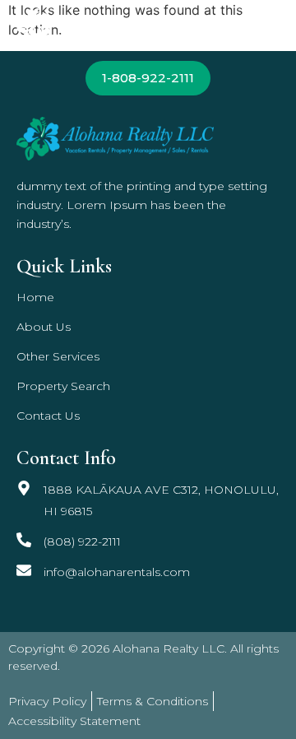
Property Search (63, 386)
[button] (266, 25)
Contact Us (48, 415)
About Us (43, 326)
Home (35, 297)
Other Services (57, 356)
